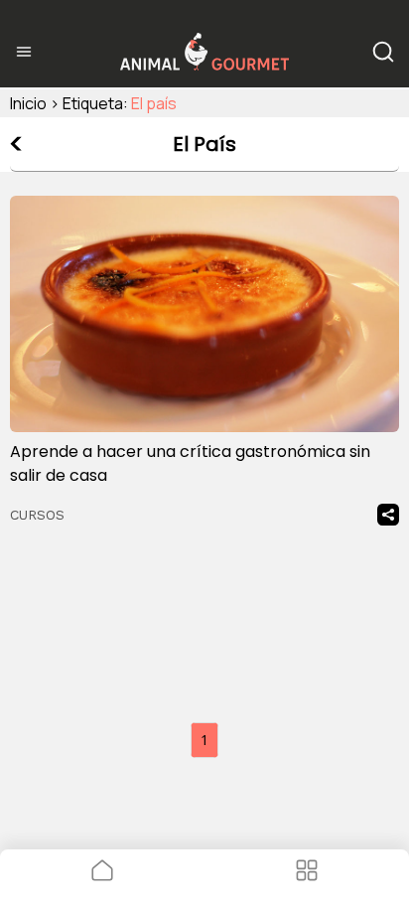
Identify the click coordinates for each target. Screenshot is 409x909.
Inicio (28, 103)
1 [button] (204, 739)
